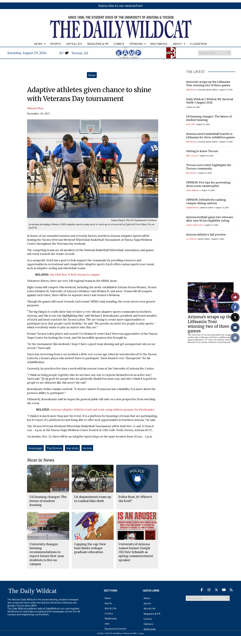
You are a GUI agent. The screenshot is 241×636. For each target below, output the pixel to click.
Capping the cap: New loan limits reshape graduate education (90, 548)
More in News (40, 460)
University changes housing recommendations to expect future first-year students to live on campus (47, 554)
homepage (35, 448)
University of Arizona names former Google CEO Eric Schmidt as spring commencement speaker (136, 552)
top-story (72, 448)
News (38, 43)
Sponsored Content (115, 628)
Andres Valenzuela (194, 225)
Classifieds (198, 43)
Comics (119, 43)
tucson (87, 448)
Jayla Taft (190, 124)
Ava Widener (191, 239)
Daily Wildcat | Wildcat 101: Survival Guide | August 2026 (209, 101)
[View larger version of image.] (92, 168)
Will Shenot (191, 89)
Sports (55, 43)
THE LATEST (195, 72)
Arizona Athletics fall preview (206, 234)
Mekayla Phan (35, 108)
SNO (135, 633)
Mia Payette (191, 173)
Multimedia (159, 43)
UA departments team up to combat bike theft (92, 499)
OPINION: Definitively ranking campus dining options (206, 201)
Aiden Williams (192, 190)
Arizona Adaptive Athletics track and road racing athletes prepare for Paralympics (102, 409)
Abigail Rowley (192, 207)
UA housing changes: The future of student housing (48, 501)
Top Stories (54, 448)
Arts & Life (74, 43)
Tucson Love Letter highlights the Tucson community (208, 166)
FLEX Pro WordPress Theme (117, 633)
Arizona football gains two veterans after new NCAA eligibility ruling (209, 218)
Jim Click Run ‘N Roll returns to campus (75, 274)
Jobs (107, 623)
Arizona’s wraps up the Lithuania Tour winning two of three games (208, 83)
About (177, 43)
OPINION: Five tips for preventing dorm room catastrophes (208, 184)
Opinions (136, 43)
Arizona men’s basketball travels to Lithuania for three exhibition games (210, 135)
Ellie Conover (192, 155)
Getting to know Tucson (202, 151)
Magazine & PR (97, 43)
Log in (141, 633)
